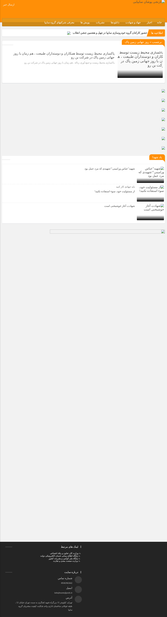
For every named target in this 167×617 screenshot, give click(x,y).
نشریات (100, 22)
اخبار (149, 22)
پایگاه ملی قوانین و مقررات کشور (63, 558)
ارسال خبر (8, 4)
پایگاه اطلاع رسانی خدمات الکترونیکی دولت (59, 556)
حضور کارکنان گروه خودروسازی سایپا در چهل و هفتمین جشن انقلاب (110, 32)
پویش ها (85, 22)
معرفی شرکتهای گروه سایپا (59, 22)
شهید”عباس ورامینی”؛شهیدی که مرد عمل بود (110, 168)
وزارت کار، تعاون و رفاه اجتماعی (64, 553)
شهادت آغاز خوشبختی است (119, 205)
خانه (159, 22)
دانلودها (115, 22)
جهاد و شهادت (133, 22)
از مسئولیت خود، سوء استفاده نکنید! (114, 191)
